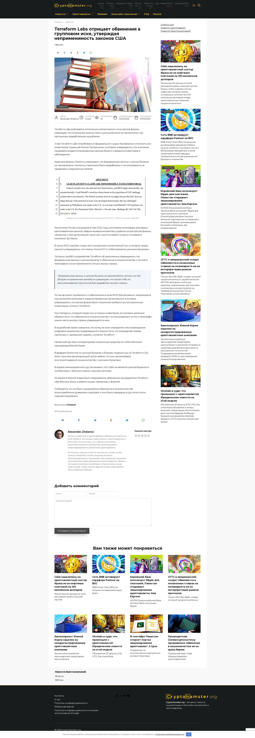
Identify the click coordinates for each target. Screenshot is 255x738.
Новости (60, 14)
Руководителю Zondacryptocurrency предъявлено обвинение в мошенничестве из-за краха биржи (184, 643)
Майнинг (102, 14)
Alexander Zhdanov (81, 431)
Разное (157, 14)
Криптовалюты (81, 14)
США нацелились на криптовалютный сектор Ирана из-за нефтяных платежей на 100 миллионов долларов (179, 73)
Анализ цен (167, 24)
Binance (59, 676)
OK (188, 734)
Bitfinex (59, 680)
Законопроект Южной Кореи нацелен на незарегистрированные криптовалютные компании (179, 330)
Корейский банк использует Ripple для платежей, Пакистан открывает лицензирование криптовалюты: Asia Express (179, 197)
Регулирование (64, 411)
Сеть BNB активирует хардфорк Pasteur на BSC (177, 136)
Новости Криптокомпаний (176, 31)
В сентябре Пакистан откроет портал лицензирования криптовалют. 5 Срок (144, 641)
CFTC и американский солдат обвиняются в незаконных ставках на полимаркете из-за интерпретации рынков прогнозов (180, 266)
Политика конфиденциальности (70, 703)
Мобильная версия (64, 706)
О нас (57, 699)
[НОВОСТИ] (181, 61)
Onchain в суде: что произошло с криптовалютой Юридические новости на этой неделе (180, 395)
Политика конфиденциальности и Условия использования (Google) (76, 712)
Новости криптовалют (173, 28)
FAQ (146, 14)
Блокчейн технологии (124, 14)
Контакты (59, 696)
